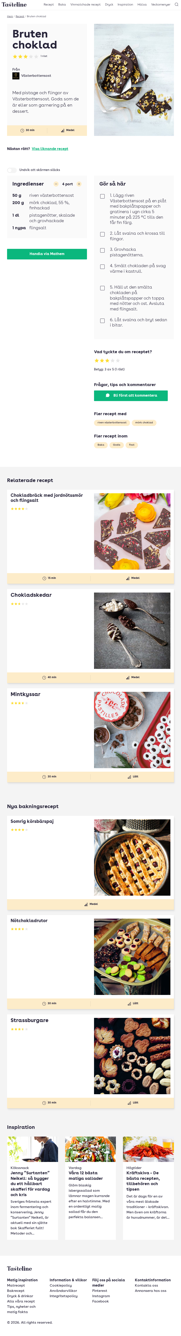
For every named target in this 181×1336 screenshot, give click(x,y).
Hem (10, 16)
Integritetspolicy (63, 1296)
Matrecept (16, 1285)
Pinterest (99, 1291)
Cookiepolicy (61, 1285)
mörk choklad (144, 422)
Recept (49, 4)
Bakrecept (16, 1291)
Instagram (101, 1296)
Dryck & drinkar (20, 1296)
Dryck (109, 4)
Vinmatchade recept (85, 4)
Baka (62, 4)
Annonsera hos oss (150, 1291)
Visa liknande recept (50, 149)
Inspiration (125, 4)
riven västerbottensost (112, 422)
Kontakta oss (146, 1285)
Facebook (100, 1301)
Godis (116, 445)
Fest (131, 445)
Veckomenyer (160, 4)
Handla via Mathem (47, 254)
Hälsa (142, 4)
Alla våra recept (21, 1301)
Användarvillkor (63, 1291)
